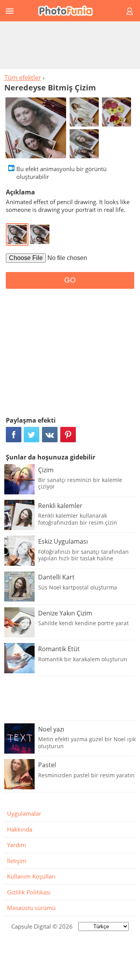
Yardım (16, 845)
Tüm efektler (22, 77)
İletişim (16, 861)
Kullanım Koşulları (31, 876)
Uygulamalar (24, 813)
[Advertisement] (70, 44)
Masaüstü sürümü (31, 908)
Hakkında (19, 829)
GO (70, 280)
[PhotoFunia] (68, 10)
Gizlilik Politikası (29, 892)
